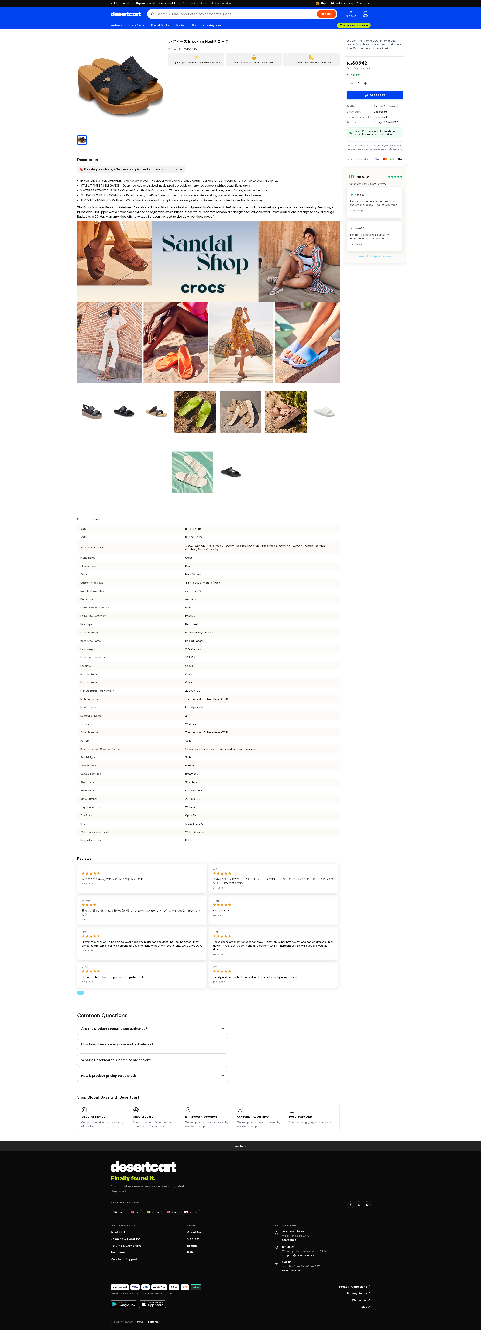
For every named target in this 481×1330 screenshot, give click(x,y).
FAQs (365, 1307)
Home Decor (136, 25)
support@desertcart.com (299, 1255)
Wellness (116, 25)
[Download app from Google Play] (124, 1304)
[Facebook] (367, 1204)
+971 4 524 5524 (292, 1270)
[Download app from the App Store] (152, 1304)
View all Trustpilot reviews (374, 256)
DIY (194, 25)
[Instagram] (350, 1204)
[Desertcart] (126, 14)
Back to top (240, 1146)
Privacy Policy (359, 1293)
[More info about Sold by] (397, 106)
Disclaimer (361, 1300)
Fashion (180, 25)
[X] (359, 1204)
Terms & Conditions (354, 1287)
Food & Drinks (160, 25)
